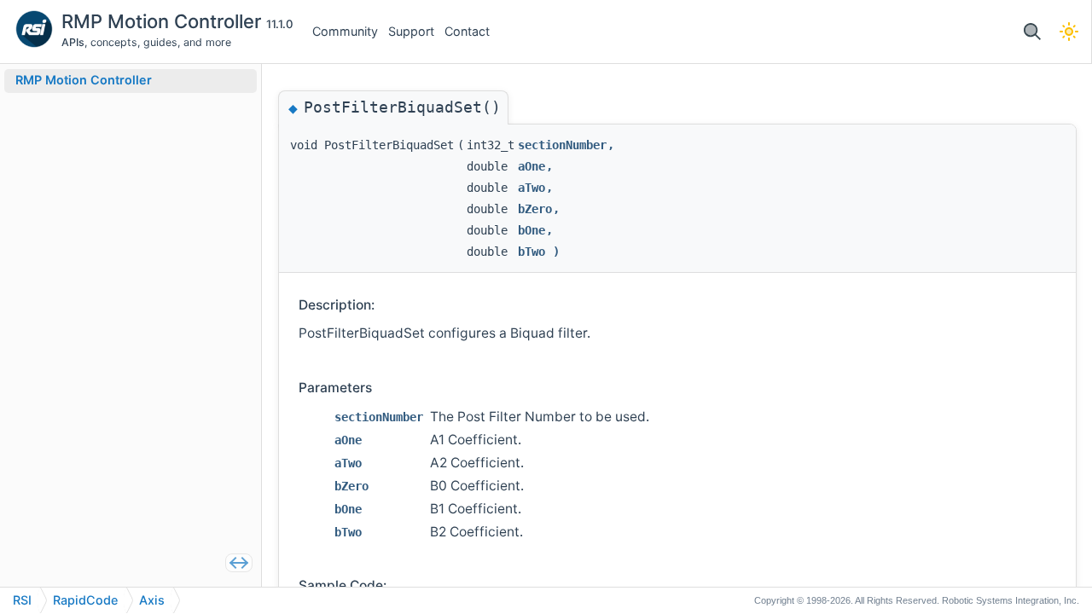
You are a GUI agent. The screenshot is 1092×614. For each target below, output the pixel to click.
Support (411, 31)
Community (345, 31)
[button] (1032, 32)
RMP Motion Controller (163, 21)
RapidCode (85, 600)
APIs (72, 42)
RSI (22, 600)
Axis (152, 600)
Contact (467, 31)
